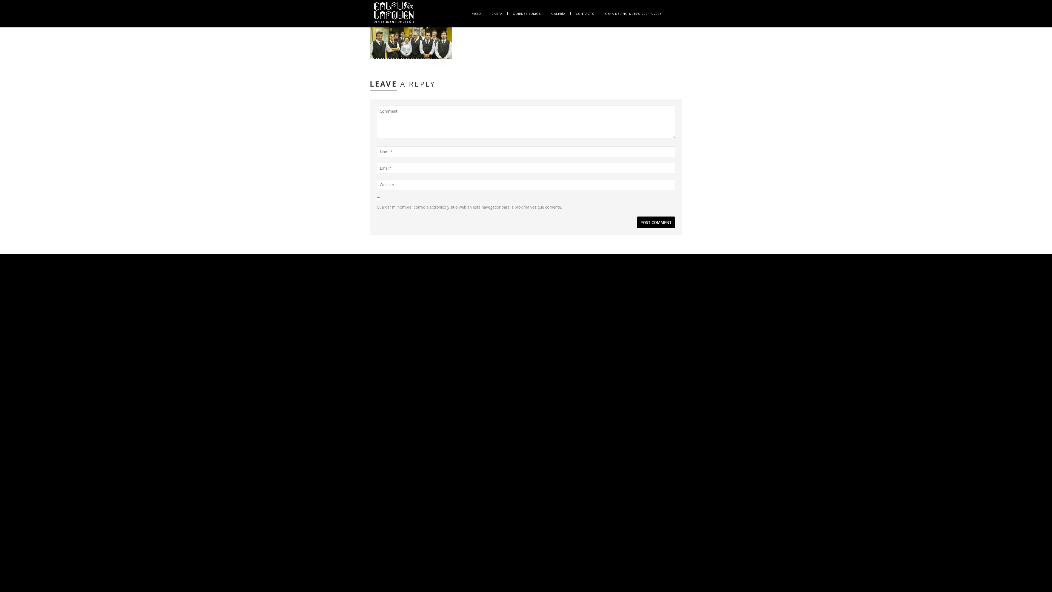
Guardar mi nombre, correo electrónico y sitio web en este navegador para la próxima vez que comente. (469, 207)
